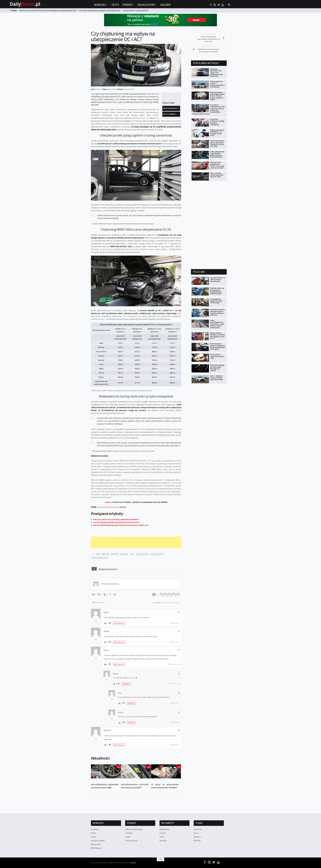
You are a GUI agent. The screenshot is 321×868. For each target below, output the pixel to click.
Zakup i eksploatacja (133, 829)
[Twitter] (218, 4)
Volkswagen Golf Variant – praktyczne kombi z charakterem (217, 84)
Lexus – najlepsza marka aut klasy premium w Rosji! (216, 378)
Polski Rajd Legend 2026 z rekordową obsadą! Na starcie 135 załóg (217, 143)
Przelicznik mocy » (171, 108)
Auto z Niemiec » (170, 114)
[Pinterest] (214, 4)
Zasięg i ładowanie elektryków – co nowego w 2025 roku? (217, 132)
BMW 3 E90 (105, 554)
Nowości (100, 5)
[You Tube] (222, 4)
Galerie (165, 5)
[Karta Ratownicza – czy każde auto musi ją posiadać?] (136, 771)
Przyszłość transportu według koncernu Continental (217, 122)
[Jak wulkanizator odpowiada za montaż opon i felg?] (106, 771)
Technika (129, 833)
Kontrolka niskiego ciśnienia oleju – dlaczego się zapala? (217, 368)
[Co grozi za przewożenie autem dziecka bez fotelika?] (166, 771)
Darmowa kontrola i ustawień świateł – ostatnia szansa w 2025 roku (217, 312)
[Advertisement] (136, 542)
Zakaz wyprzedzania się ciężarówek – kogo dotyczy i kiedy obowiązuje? (217, 324)
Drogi (93, 837)
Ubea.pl (122, 507)
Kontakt (197, 840)
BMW (98, 554)
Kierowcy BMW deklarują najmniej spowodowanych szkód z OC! (120, 525)
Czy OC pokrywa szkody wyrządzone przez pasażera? (116, 522)
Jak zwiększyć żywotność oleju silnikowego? (216, 301)
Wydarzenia (96, 844)
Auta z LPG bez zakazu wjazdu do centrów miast (216, 175)
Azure (133, 862)
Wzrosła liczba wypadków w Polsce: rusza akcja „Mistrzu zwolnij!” (217, 165)
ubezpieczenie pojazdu (99, 558)
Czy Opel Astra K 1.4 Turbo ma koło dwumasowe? (217, 279)
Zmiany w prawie (98, 840)
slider (132, 554)
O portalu (198, 829)
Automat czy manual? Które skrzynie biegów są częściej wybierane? (48, 10)
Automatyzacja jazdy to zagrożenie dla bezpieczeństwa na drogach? (217, 346)
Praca (196, 833)
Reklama (197, 837)
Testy (115, 5)
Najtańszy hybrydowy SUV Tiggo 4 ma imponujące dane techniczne (216, 72)
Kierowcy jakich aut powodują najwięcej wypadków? (116, 519)
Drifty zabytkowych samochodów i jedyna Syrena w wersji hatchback (217, 154)
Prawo (128, 837)
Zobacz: (136, 502)
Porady (127, 5)
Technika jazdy (131, 840)
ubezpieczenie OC (157, 554)
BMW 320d (114, 554)
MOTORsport (96, 848)
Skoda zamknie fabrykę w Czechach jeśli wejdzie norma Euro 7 (217, 335)
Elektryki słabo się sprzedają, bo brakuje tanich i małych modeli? (217, 291)
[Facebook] (210, 4)
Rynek (93, 833)
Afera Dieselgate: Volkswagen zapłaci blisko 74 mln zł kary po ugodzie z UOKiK (217, 96)
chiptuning (124, 554)
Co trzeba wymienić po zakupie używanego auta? (100, 10)
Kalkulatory (146, 5)
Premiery (94, 829)
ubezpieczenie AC (142, 554)
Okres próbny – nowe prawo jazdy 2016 (217, 356)
